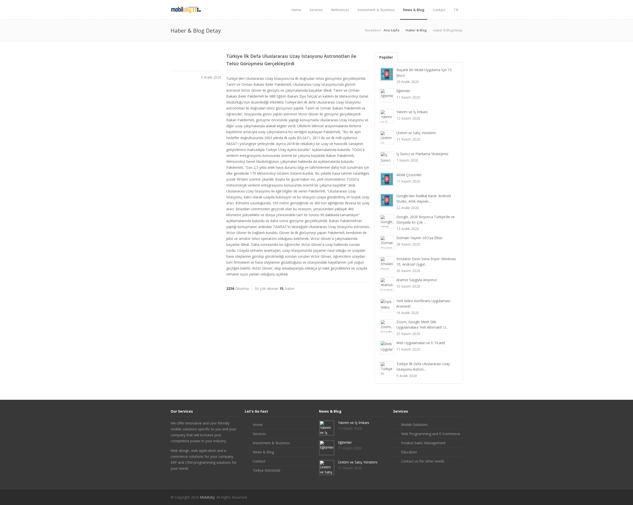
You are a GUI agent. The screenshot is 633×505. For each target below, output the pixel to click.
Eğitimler (403, 90)
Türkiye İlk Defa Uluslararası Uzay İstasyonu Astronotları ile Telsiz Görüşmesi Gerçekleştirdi (291, 59)
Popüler (386, 57)
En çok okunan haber (274, 288)
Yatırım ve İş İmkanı (412, 111)
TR (456, 9)
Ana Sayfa (391, 30)
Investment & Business (376, 9)
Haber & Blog (416, 30)
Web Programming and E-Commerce (430, 433)
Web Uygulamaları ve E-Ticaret (420, 342)
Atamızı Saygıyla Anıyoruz (416, 279)
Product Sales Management (423, 443)
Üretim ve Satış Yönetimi (416, 132)
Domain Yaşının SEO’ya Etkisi (419, 237)
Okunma (237, 288)
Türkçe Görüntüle (266, 470)
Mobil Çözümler (409, 174)
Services (316, 9)
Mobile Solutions (414, 424)
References (340, 9)
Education (409, 452)
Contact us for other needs (422, 461)
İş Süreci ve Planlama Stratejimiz (422, 153)
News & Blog (413, 9)
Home (296, 9)
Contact (439, 9)
